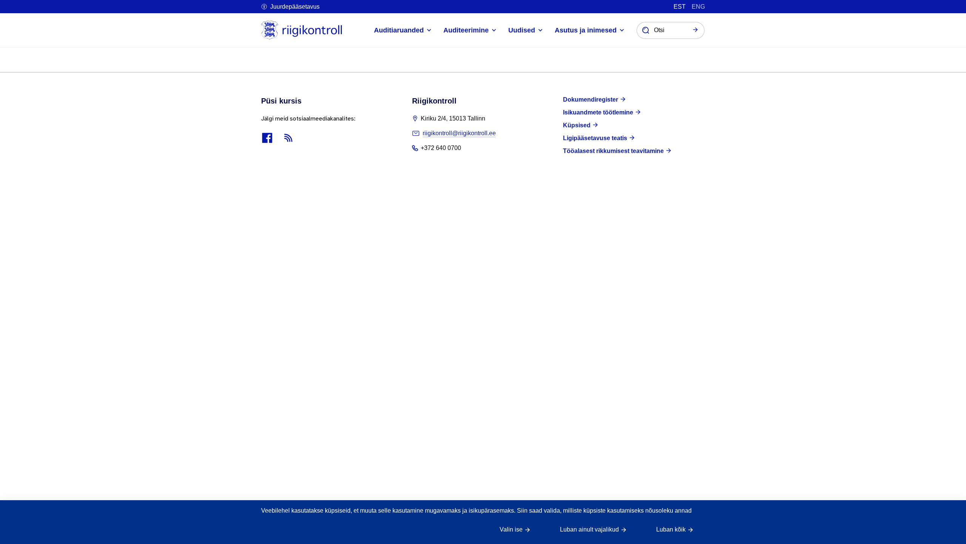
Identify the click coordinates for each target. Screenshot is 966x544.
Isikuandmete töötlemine (598, 112)
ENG (698, 6)
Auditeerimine (466, 30)
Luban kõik (671, 529)
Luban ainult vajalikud (589, 529)
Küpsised (577, 125)
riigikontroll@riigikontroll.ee (459, 133)
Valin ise (511, 529)
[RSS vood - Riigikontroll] (288, 138)
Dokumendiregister (590, 99)
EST (680, 6)
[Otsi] (695, 30)
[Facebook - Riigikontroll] (267, 138)
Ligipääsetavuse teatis (595, 138)
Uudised (521, 30)
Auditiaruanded (399, 30)
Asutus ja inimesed (586, 30)
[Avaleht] (301, 30)
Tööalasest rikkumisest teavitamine (613, 151)
